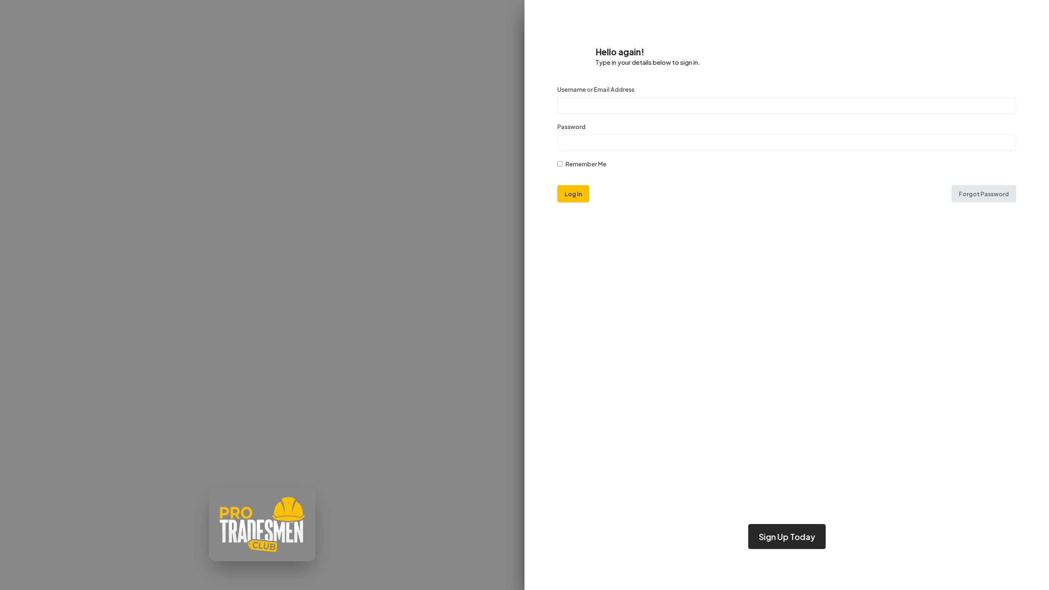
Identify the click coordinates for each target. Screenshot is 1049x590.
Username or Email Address (595, 89)
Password (571, 126)
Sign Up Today (787, 536)
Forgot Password (984, 193)
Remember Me (585, 164)
